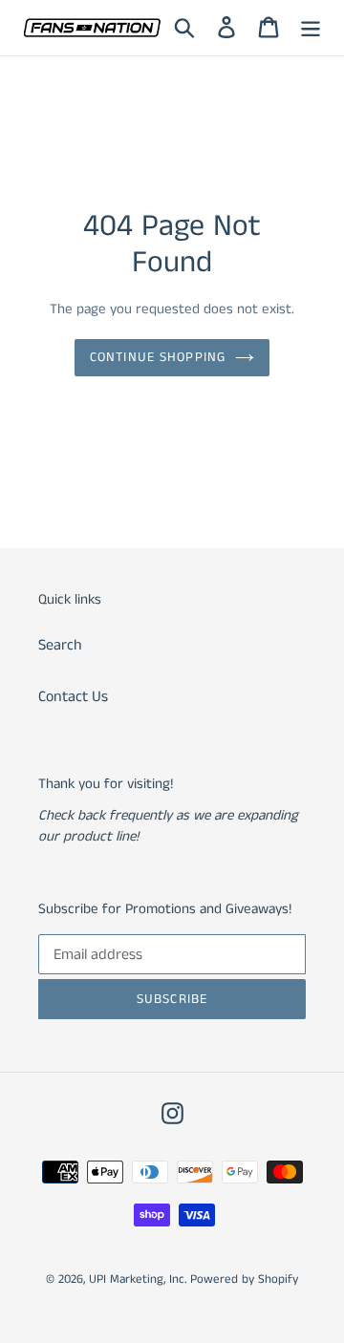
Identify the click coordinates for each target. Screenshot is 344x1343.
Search (60, 645)
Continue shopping (158, 357)
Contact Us (73, 697)
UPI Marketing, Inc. (137, 1279)
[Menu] (311, 28)
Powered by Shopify (244, 1279)
